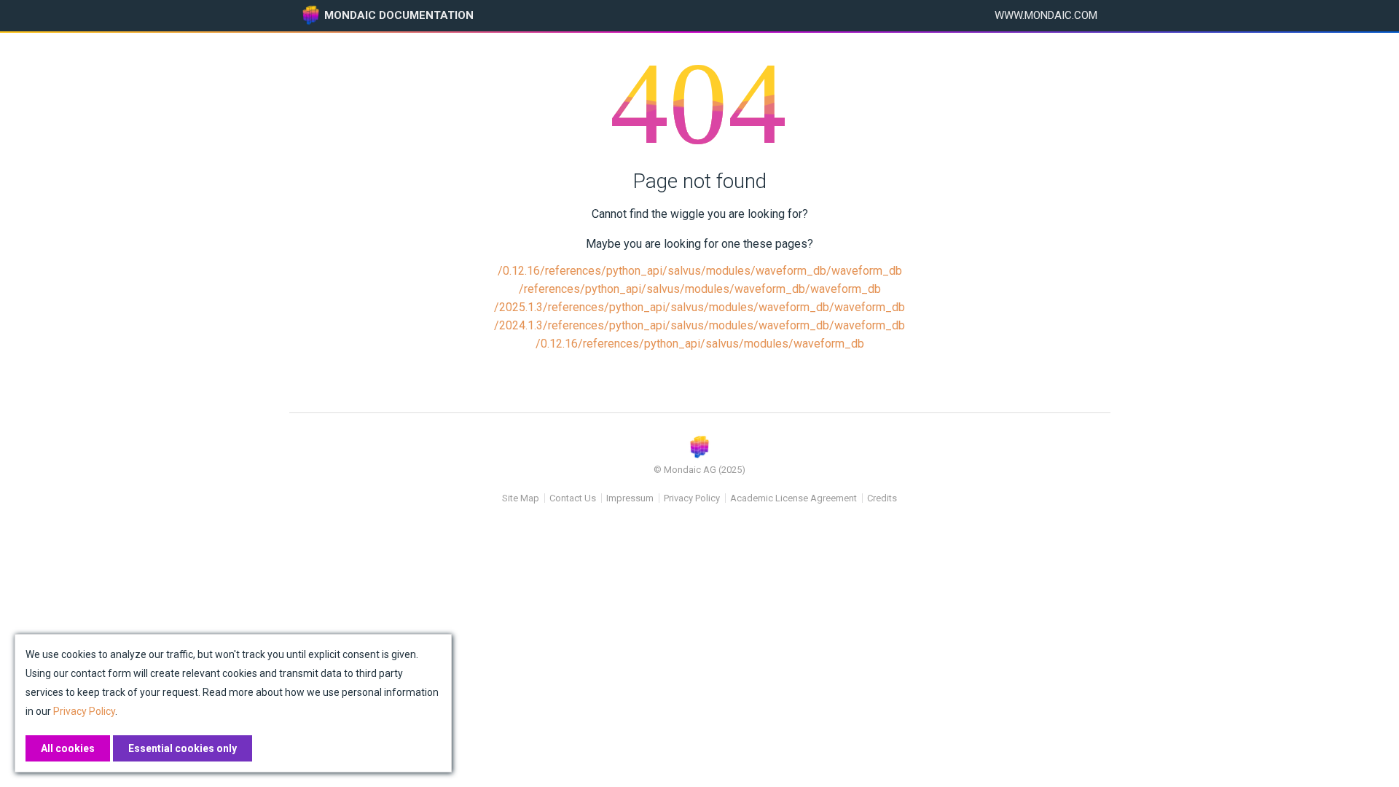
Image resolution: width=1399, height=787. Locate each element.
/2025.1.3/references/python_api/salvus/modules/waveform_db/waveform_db (699, 307)
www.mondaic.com (1046, 15)
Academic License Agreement (793, 498)
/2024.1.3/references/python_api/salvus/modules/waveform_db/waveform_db (699, 325)
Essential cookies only (182, 748)
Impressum (630, 498)
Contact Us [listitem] (572, 498)
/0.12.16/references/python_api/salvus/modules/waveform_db (700, 344)
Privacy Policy (692, 498)
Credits (882, 498)
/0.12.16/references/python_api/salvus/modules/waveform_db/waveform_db (700, 271)
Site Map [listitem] (520, 498)
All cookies (68, 748)
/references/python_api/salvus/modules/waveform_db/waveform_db (700, 289)
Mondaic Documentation (399, 15)
